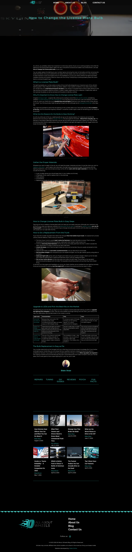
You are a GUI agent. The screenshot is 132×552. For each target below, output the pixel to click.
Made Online (73, 548)
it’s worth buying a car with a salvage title (50, 99)
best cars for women (81, 98)
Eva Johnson (55, 443)
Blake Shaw (37, 438)
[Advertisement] (66, 53)
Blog (84, 3)
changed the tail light (86, 103)
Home (56, 3)
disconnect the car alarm (67, 226)
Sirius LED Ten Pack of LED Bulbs (37, 321)
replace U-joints (86, 226)
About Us (70, 3)
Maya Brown (38, 473)
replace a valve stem (39, 167)
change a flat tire (58, 118)
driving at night (42, 98)
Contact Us (99, 3)
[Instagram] (70, 536)
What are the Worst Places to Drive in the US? (90, 431)
